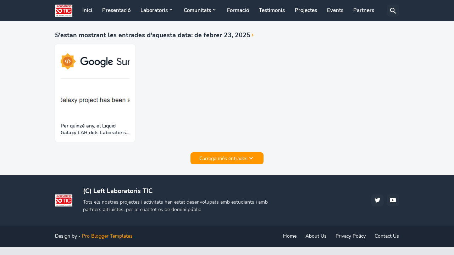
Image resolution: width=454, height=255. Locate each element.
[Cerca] (393, 11)
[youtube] (393, 200)
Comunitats (197, 10)
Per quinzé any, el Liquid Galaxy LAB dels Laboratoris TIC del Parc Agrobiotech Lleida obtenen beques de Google (93, 129)
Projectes (306, 10)
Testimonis (272, 10)
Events (335, 10)
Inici (87, 10)
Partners (363, 10)
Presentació (116, 10)
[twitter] (377, 200)
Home (290, 236)
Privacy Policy (351, 236)
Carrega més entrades (223, 158)
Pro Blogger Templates (107, 236)
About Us (316, 236)
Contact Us (387, 236)
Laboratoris (154, 10)
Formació (238, 10)
